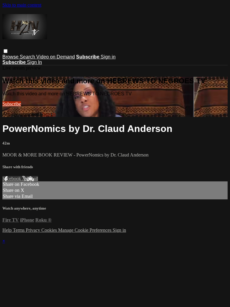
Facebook (12, 178)
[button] (5, 51)
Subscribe (11, 103)
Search (28, 56)
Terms (19, 230)
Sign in (108, 56)
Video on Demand (55, 56)
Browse (11, 56)
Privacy (33, 230)
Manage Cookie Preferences (85, 230)
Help (7, 230)
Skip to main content (21, 4)
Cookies (49, 230)
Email (32, 178)
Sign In (34, 62)
